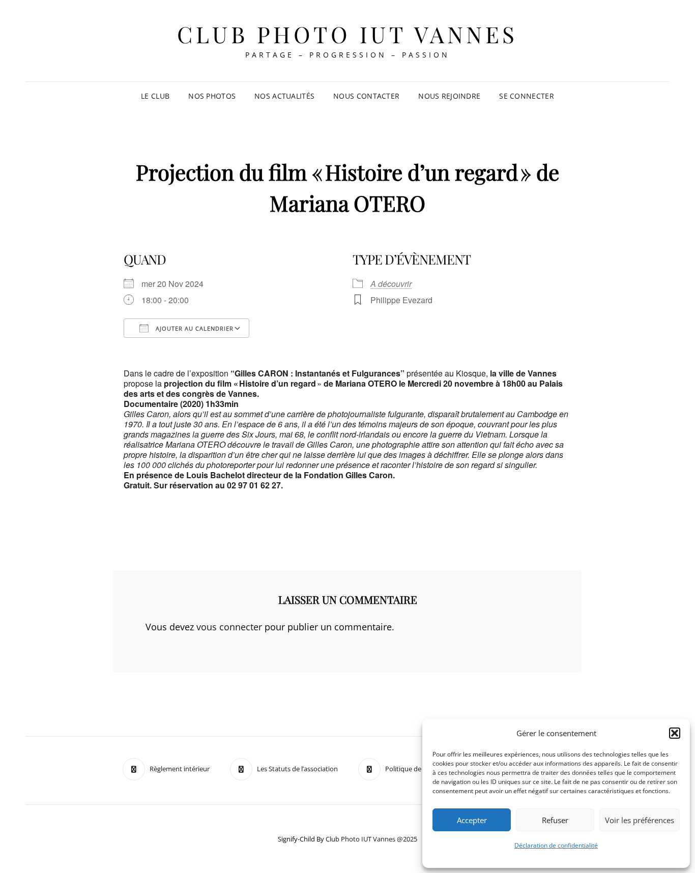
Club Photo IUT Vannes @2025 (371, 838)
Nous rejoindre (449, 96)
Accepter (472, 820)
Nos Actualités (284, 96)
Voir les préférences (639, 820)
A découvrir (391, 283)
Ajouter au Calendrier (194, 328)
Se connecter (526, 96)
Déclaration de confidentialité (556, 845)
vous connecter (229, 627)
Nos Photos (212, 96)
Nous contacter (366, 96)
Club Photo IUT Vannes (347, 34)
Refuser (555, 820)
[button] (675, 733)
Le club (155, 96)
